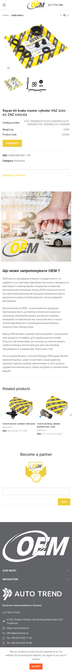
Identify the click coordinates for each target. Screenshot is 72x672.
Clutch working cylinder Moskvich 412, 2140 (48, 425)
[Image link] (32, 594)
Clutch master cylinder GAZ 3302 (19, 423)
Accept (36, 666)
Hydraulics (17, 15)
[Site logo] (36, 5)
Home (6, 15)
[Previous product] (61, 15)
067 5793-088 (55, 5)
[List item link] (36, 628)
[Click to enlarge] (8, 68)
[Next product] (67, 15)
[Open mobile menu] (4, 5)
